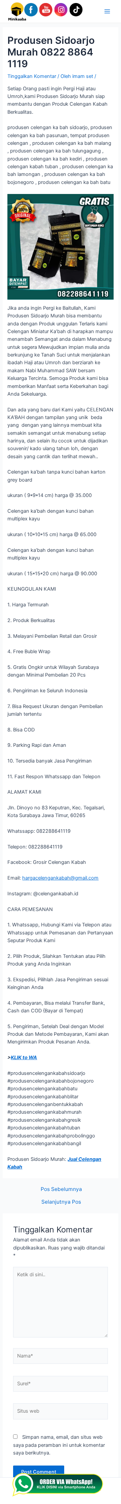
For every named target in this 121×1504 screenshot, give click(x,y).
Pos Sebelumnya (61, 1189)
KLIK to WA (24, 1058)
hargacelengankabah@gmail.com (60, 878)
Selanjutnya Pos (61, 1202)
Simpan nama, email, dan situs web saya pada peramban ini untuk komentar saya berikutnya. (59, 1445)
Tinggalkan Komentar (31, 76)
